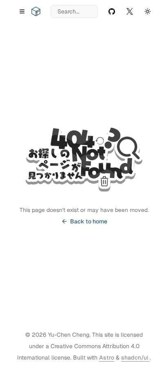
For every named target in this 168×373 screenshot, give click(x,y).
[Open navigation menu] (22, 11)
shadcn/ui (135, 357)
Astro (106, 357)
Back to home (88, 221)
